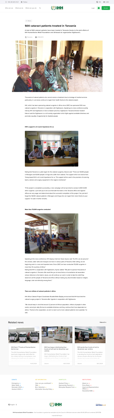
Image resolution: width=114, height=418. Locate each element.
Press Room (86, 385)
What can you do (30, 8)
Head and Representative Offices (90, 388)
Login (93, 8)
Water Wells (15, 385)
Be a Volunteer (40, 387)
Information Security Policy (43, 389)
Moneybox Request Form (67, 387)
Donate (106, 8)
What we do (19, 8)
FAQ (36, 385)
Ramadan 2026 (17, 387)
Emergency (15, 383)
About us (85, 383)
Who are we (9, 8)
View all (102, 322)
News (29, 21)
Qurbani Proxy (63, 383)
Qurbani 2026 (16, 389)
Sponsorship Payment (66, 385)
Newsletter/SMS (87, 391)
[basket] (99, 8)
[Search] (40, 8)
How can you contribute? (43, 383)
